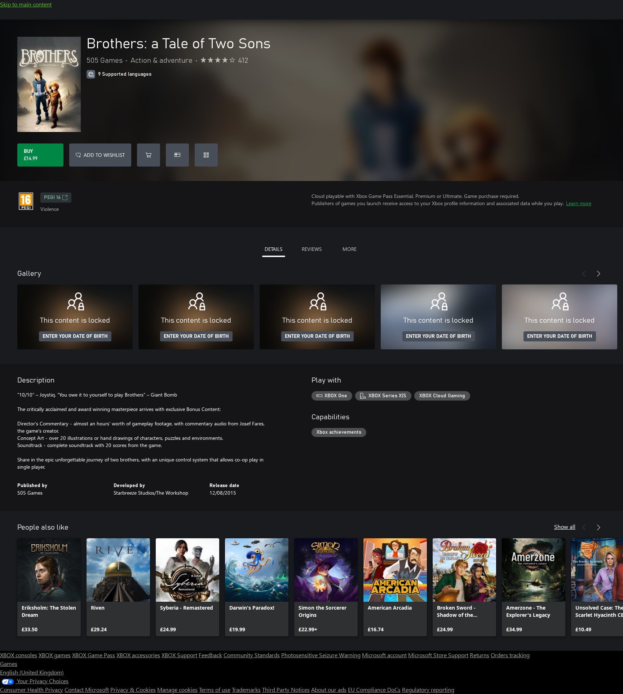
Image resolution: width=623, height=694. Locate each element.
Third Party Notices (286, 689)
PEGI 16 (52, 197)
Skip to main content (26, 4)
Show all (564, 526)
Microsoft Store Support (438, 655)
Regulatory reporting (428, 689)
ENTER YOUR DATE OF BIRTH (75, 336)
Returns (479, 655)
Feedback (210, 655)
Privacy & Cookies (133, 689)
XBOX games (55, 655)
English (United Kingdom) (32, 672)
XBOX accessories (138, 655)
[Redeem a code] (206, 155)
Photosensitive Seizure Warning (321, 655)
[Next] (598, 274)
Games (8, 663)
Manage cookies (177, 689)
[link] (49, 587)
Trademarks (246, 689)
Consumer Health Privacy (31, 689)
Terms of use (214, 689)
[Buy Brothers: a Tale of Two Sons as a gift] (177, 155)
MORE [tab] (350, 249)
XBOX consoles (18, 655)
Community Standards (252, 655)
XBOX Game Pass (93, 655)
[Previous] (584, 274)
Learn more (578, 203)
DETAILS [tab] (273, 249)
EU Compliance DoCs (374, 689)
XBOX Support (179, 655)
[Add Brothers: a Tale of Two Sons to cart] (148, 155)
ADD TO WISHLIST (104, 154)
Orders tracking (510, 655)
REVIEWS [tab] (312, 249)
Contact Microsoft (87, 689)
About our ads (328, 689)
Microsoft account (384, 655)
